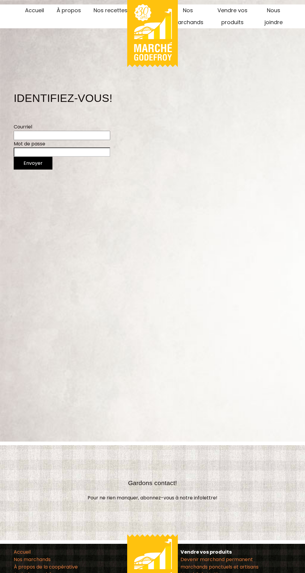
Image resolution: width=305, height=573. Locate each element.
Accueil (34, 10)
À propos (69, 10)
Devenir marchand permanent (216, 559)
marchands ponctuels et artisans (219, 566)
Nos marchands (32, 559)
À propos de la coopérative (46, 566)
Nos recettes (110, 10)
